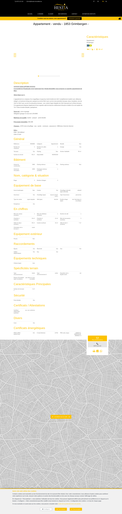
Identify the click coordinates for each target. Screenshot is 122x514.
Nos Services (62, 14)
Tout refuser (61, 509)
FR (103, 1)
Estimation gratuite (88, 14)
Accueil (30, 14)
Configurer (47, 509)
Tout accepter (77, 509)
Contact (74, 14)
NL (106, 1)
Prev (15, 55)
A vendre (40, 14)
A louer (50, 14)
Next (83, 55)
